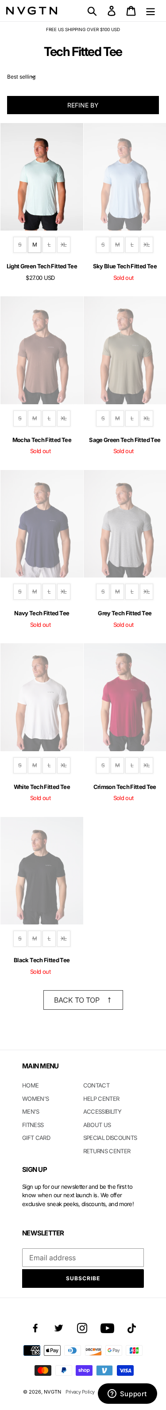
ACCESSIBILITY (102, 1111)
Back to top (77, 1000)
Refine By (83, 105)
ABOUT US (97, 1124)
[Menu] (150, 10)
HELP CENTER (101, 1098)
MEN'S (30, 1111)
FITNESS (32, 1124)
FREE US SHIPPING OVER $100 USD (83, 29)
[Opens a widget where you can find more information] (127, 1394)
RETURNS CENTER (107, 1151)
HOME (30, 1085)
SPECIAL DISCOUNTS (110, 1137)
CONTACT (96, 1085)
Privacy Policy (80, 1392)
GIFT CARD (36, 1137)
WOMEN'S (35, 1098)
